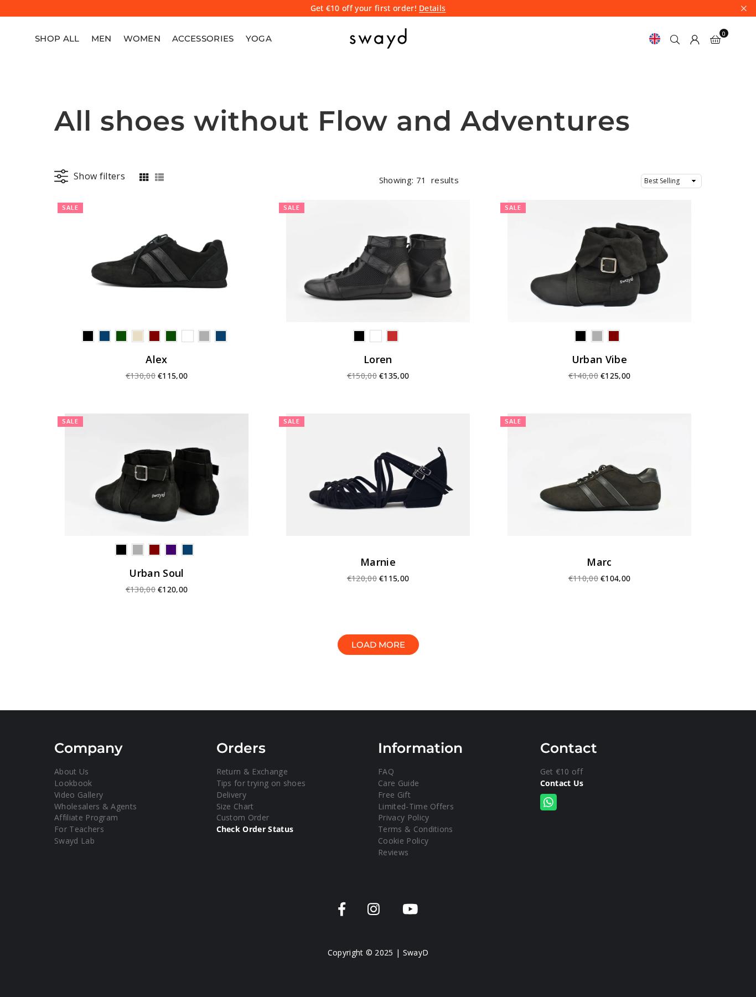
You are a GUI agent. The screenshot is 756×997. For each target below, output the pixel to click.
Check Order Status (255, 829)
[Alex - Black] (156, 261)
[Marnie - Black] (378, 475)
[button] (715, 39)
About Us (71, 771)
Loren (378, 359)
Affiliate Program (86, 817)
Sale (70, 207)
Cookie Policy (403, 840)
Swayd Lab (74, 840)
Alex (156, 359)
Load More (378, 644)
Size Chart (235, 806)
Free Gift (394, 794)
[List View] (159, 176)
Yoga (259, 38)
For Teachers (79, 829)
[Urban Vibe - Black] (599, 261)
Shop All (57, 38)
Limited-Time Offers (416, 806)
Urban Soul (156, 573)
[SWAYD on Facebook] (341, 909)
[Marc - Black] (599, 475)
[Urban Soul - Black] (156, 475)
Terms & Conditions (415, 829)
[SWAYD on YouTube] (410, 909)
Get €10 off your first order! (378, 8)
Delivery (231, 794)
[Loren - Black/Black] (378, 261)
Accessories (203, 38)
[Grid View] (144, 176)
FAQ (386, 771)
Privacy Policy (403, 817)
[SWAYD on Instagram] (373, 909)
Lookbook (73, 783)
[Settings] (695, 39)
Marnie (378, 562)
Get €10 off (561, 771)
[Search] (675, 39)
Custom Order (243, 817)
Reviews (393, 852)
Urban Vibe (599, 359)
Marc (599, 562)
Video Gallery (78, 794)
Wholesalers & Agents (95, 806)
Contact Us (562, 783)
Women (142, 38)
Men (101, 38)
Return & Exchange (252, 771)
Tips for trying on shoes (261, 783)
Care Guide (398, 783)
